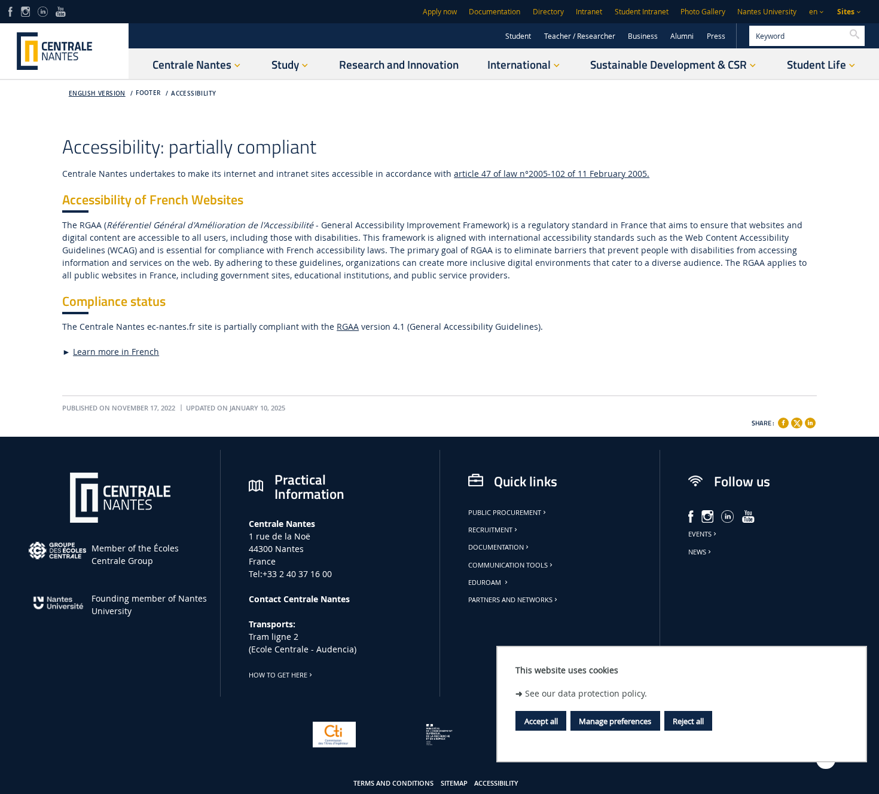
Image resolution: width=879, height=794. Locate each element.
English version (97, 93)
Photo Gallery (702, 11)
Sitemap (454, 783)
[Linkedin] (810, 423)
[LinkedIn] (42, 10)
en (813, 11)
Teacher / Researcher (579, 36)
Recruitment (490, 530)
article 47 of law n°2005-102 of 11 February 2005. (551, 173)
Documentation (494, 11)
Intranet (589, 11)
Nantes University (766, 11)
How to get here (278, 675)
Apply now (440, 11)
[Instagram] (25, 10)
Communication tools (508, 565)
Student (518, 36)
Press (716, 36)
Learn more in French (116, 351)
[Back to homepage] (64, 51)
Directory (548, 11)
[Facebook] (10, 10)
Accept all (541, 721)
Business (643, 36)
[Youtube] (61, 10)
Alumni (682, 36)
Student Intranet (642, 11)
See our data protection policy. (586, 693)
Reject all (688, 721)
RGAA (348, 326)
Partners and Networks (510, 600)
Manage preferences (615, 721)
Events (700, 534)
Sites (845, 12)
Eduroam (485, 582)
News (697, 552)
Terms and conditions (393, 783)
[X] (796, 421)
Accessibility (193, 93)
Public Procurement (504, 512)
